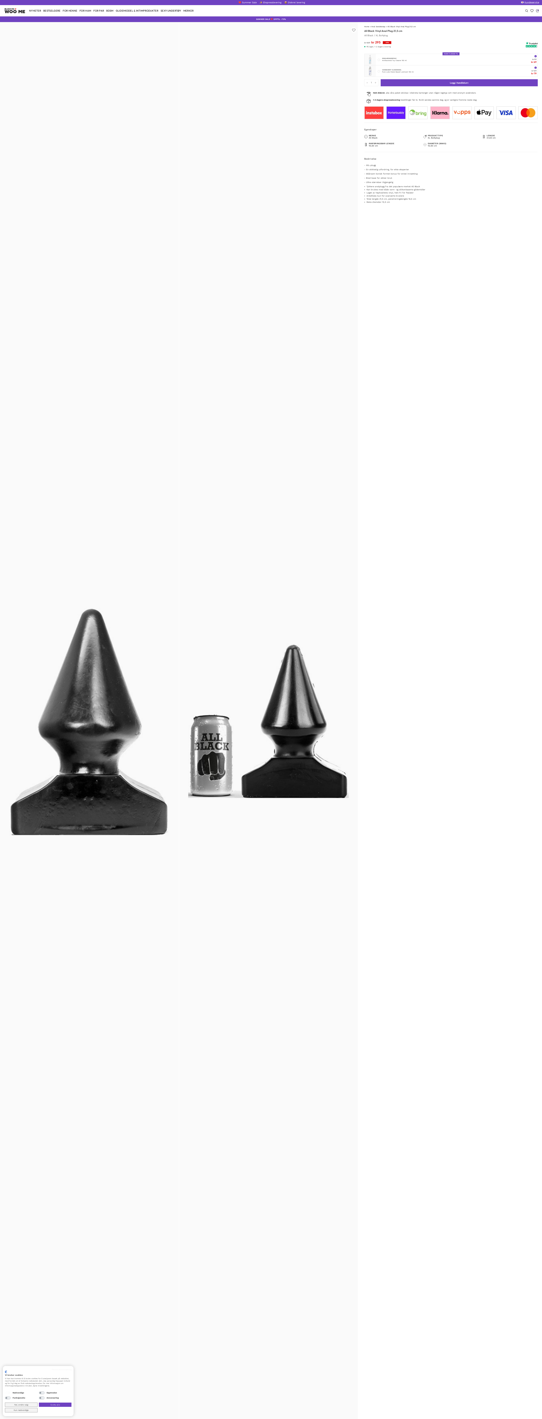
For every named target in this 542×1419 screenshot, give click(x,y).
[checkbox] (8, 1392)
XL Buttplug (382, 35)
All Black (368, 35)
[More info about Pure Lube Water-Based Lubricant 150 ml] (535, 67)
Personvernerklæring (61, 1369)
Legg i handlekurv (459, 82)
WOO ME (15, 11)
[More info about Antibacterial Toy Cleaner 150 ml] (535, 56)
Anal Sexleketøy (378, 27)
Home (366, 27)
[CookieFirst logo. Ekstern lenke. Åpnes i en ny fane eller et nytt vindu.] (6, 1372)
